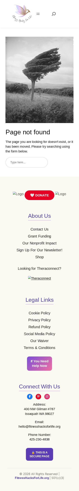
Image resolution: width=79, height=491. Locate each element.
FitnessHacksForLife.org (32, 478)
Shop (39, 257)
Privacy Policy (39, 320)
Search (62, 162)
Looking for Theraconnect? (39, 268)
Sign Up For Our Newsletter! (39, 250)
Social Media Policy (39, 334)
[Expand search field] (54, 13)
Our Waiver (39, 341)
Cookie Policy (39, 313)
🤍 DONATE (39, 195)
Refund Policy (39, 327)
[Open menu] (38, 14)
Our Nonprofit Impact (39, 243)
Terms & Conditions (39, 348)
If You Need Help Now (40, 363)
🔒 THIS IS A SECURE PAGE (39, 454)
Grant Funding (39, 236)
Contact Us (39, 229)
